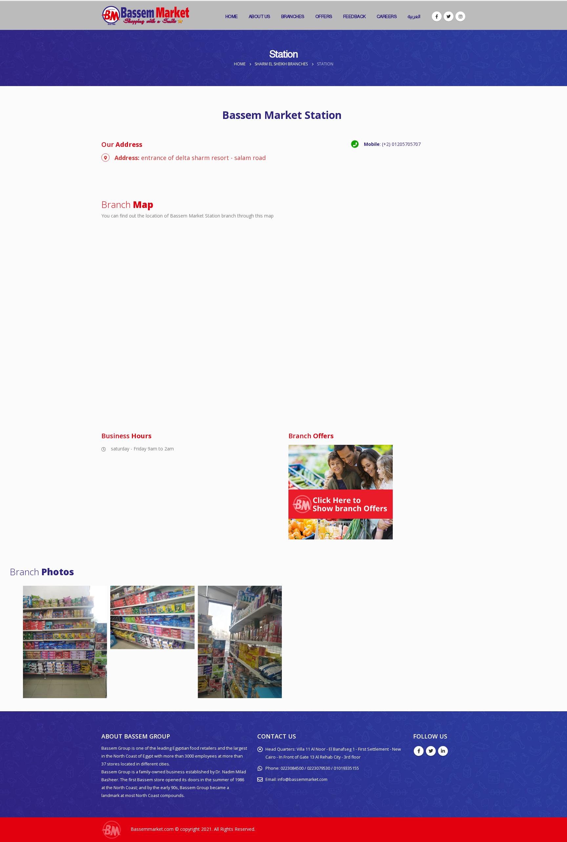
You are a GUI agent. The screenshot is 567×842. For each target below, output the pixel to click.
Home (231, 16)
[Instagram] (460, 16)
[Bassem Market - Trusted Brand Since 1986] (145, 15)
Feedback (354, 16)
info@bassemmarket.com (302, 779)
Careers (387, 16)
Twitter (431, 751)
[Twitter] (448, 16)
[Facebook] (437, 16)
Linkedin (443, 751)
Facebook (419, 751)
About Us (259, 16)
